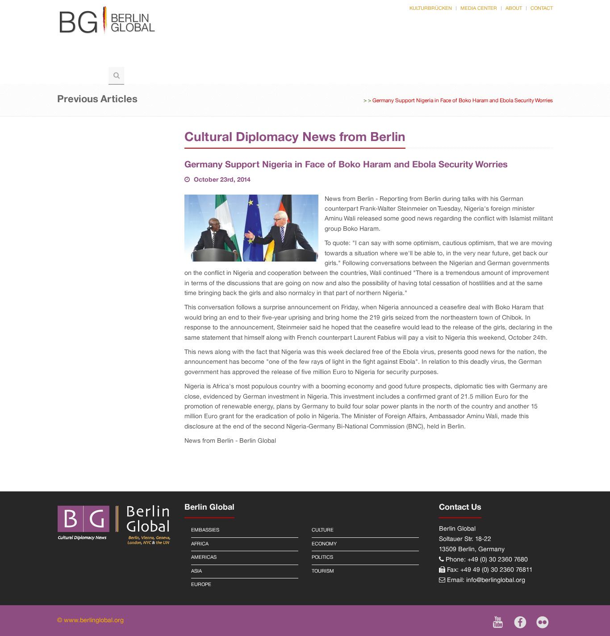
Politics (152, 57)
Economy (324, 544)
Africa (200, 544)
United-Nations (320, 57)
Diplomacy (252, 57)
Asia (196, 571)
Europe (201, 584)
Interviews (492, 57)
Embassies (205, 530)
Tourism (80, 75)
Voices (199, 57)
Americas (204, 557)
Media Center (478, 8)
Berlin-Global (91, 57)
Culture (436, 57)
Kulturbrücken (430, 8)
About (514, 8)
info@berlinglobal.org (495, 580)
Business (385, 57)
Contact (542, 8)
